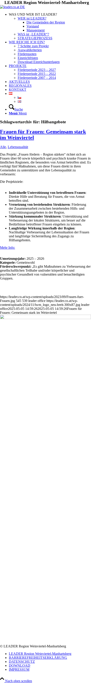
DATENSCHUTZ (22, 661)
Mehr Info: (7, 247)
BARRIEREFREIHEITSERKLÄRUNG (38, 657)
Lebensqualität (18, 147)
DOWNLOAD (19, 665)
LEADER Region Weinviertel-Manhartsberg (40, 654)
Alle (3, 147)
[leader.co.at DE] (12, 7)
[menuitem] (50, 26)
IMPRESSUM (19, 669)
